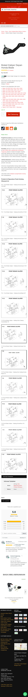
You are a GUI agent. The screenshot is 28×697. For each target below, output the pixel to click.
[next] (25, 591)
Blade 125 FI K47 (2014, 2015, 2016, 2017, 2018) (14, 93)
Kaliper (3, 33)
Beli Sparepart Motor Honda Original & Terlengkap (6, 630)
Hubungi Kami (4, 642)
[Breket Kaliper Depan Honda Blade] (14, 545)
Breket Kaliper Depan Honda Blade (19, 545)
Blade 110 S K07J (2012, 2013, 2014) (11, 91)
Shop (6, 31)
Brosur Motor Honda (6, 618)
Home (2, 31)
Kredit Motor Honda (5, 626)
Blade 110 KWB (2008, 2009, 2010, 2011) (13, 90)
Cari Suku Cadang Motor (7, 26)
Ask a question (6, 500)
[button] (2, 23)
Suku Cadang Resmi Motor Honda (17, 31)
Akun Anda (19, 3)
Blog (2, 616)
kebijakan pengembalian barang (18, 173)
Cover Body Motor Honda (7, 619)
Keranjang (25, 3)
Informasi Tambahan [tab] (8, 476)
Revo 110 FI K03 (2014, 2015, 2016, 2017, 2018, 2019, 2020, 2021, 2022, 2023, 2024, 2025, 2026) (14, 96)
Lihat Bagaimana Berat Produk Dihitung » (18, 485)
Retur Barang (4, 647)
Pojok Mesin (4, 627)
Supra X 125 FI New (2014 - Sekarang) (12, 107)
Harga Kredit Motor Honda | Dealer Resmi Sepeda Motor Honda (14, 6)
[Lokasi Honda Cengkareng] (20, 649)
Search (24, 533)
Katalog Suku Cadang (6, 624)
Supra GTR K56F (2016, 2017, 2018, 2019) (13, 102)
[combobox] (14, 9)
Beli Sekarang (13, 114)
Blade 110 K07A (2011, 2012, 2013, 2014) (12, 88)
